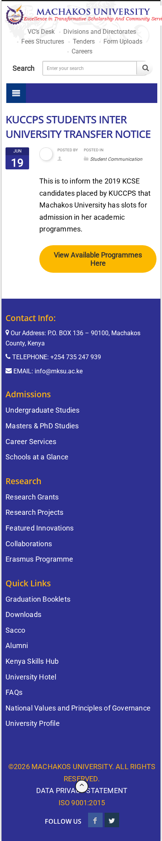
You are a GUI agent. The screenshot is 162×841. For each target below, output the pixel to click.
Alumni (17, 645)
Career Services (31, 441)
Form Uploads (122, 41)
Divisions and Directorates (99, 31)
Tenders (84, 41)
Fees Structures (42, 41)
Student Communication (116, 159)
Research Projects (34, 512)
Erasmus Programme (39, 559)
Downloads (23, 614)
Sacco (15, 630)
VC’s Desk (41, 31)
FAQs (14, 692)
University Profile (33, 723)
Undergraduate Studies (42, 410)
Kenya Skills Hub (32, 661)
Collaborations (29, 544)
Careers (82, 51)
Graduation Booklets (38, 599)
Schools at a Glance (37, 457)
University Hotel (31, 677)
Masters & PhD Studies (42, 426)
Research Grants (32, 497)
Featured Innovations (40, 528)
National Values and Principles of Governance (78, 708)
